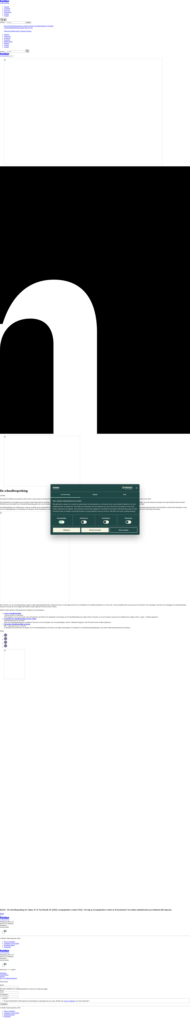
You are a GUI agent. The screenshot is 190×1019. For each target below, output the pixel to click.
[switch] (84, 522)
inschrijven (4, 1004)
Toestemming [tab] (65, 494)
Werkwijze (7, 31)
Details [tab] (95, 494)
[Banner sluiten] (136, 488)
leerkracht (3, 973)
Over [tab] (124, 494)
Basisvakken (21, 28)
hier (114, 511)
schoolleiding (4, 975)
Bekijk (2, 913)
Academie (7, 8)
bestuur (2, 976)
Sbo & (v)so (29, 28)
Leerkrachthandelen (10, 28)
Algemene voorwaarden (11, 943)
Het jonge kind (9, 26)
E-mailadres (4, 994)
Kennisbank (7, 12)
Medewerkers (15, 31)
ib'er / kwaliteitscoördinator (8, 978)
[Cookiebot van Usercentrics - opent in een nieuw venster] (123, 487)
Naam (2, 991)
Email (2, 985)
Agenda (6, 14)
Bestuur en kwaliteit (47, 26)
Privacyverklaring (9, 942)
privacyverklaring (69, 1001)
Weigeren (66, 530)
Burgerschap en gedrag (21, 26)
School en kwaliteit (34, 26)
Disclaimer (7, 947)
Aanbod (6, 7)
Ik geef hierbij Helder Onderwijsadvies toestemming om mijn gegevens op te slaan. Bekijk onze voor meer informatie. (47, 1001)
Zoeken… (3, 22)
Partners (28, 31)
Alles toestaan (123, 530)
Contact (6, 16)
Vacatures (23, 31)
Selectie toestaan (95, 530)
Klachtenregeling (9, 945)
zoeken (28, 22)
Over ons (7, 10)
